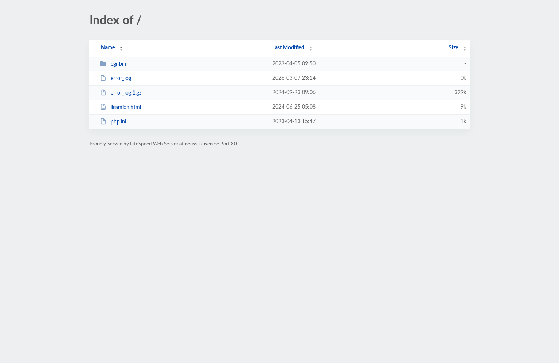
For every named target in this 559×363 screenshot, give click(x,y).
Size (453, 48)
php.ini (118, 122)
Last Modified (288, 48)
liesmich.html (126, 107)
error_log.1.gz (126, 93)
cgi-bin (118, 64)
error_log (121, 78)
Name (108, 48)
